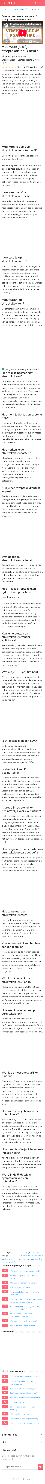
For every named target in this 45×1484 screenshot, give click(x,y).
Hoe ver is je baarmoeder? (20, 1287)
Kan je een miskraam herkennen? (23, 1393)
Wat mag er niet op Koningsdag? (23, 1321)
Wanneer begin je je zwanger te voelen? (23, 1277)
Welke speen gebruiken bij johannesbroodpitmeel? (21, 1315)
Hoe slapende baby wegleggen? (23, 1388)
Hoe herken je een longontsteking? (24, 1418)
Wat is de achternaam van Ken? (23, 1325)
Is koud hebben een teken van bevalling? (22, 1408)
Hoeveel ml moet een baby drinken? (25, 1376)
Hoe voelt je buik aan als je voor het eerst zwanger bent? (24, 1308)
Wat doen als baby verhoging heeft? (25, 1271)
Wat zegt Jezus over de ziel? (21, 1414)
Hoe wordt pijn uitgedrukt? (21, 1402)
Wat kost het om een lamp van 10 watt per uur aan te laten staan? (26, 1300)
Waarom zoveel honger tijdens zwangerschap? (23, 1382)
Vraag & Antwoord (17, 9)
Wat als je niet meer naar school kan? (25, 1397)
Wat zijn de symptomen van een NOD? (26, 1423)
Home (4, 9)
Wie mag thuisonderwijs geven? (23, 1283)
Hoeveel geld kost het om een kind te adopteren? (26, 1293)
